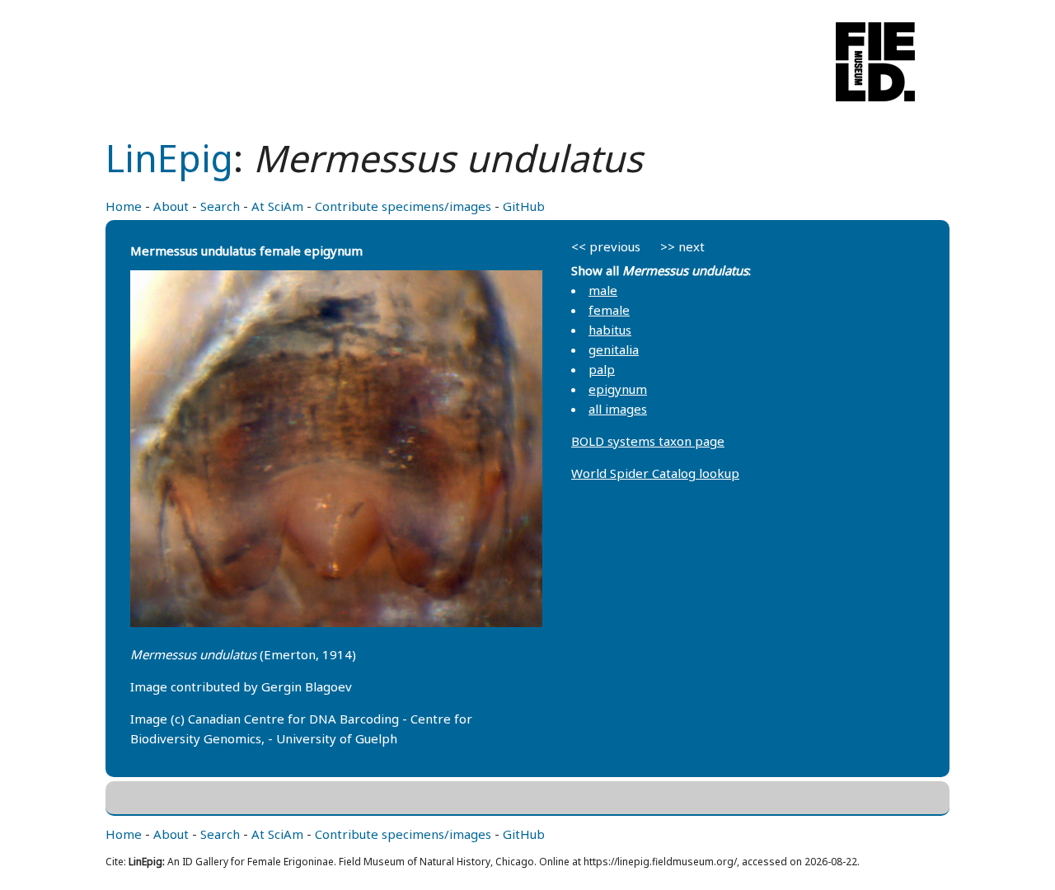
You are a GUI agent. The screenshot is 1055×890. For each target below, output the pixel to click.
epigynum (617, 389)
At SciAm (277, 206)
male (602, 290)
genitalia (613, 349)
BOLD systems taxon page (647, 441)
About (171, 206)
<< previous (605, 246)
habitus (609, 329)
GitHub (524, 206)
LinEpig (169, 158)
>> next (682, 246)
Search (220, 206)
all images (617, 408)
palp (601, 369)
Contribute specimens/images (403, 206)
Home (124, 206)
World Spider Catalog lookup (655, 473)
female (609, 310)
